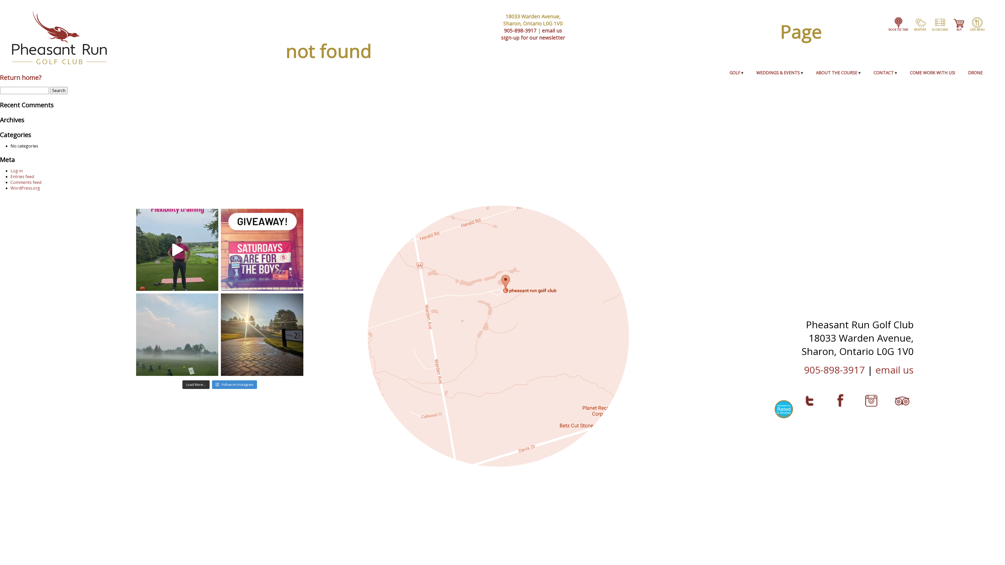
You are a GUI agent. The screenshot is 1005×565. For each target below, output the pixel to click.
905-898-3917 (520, 30)
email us (552, 30)
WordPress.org (25, 188)
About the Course (836, 73)
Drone (975, 73)
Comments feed (25, 182)
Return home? (21, 77)
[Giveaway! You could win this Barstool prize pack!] (262, 250)
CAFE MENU (977, 29)
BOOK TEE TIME (898, 29)
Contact (884, 73)
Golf (735, 73)
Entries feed (22, 176)
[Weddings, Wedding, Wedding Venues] (784, 408)
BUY (959, 29)
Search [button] (58, 90)
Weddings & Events (778, 73)
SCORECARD (940, 29)
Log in (16, 171)
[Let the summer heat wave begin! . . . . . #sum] (262, 334)
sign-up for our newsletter (533, 37)
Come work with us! (932, 73)
